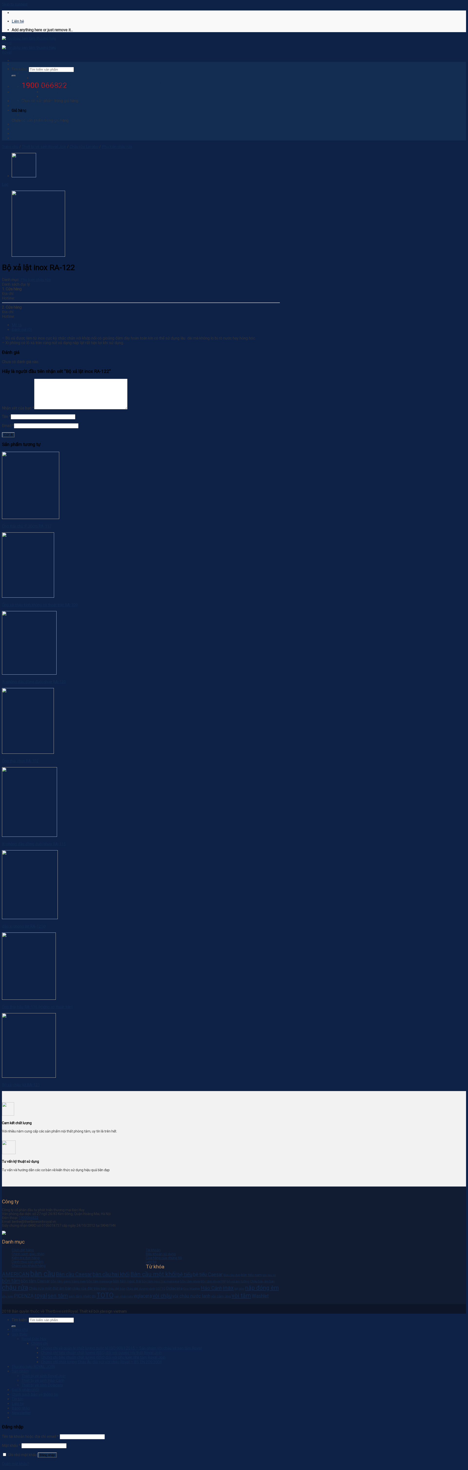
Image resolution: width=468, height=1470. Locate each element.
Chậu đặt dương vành (140, 1289)
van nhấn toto (123, 1296)
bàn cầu (42, 1274)
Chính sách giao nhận (28, 1254)
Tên (6, 416)
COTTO (161, 1289)
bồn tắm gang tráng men (68, 1281)
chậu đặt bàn (116, 1289)
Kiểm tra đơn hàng (25, 1258)
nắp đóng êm (262, 1287)
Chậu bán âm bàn (262, 1281)
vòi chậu (162, 1296)
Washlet (260, 1296)
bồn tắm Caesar (35, 1281)
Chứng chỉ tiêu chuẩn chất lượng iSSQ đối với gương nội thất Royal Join (101, 87)
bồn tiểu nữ (269, 1275)
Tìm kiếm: (20, 1320)
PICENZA (24, 1296)
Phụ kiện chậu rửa (117, 146)
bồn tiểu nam (251, 1275)
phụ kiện (7, 1296)
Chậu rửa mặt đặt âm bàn (50, 1288)
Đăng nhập (47, 1455)
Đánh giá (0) (22, 329)
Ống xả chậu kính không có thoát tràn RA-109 (40, 605)
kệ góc (239, 1289)
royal (40, 1295)
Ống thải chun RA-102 (20, 761)
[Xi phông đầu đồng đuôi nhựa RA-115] (24, 176)
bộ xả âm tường (238, 1281)
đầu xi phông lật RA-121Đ (24, 926)
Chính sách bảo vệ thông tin (35, 129)
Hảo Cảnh (211, 1288)
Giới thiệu (19, 68)
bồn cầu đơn (232, 1275)
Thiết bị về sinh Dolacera (42, 119)
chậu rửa (15, 1287)
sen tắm (58, 1295)
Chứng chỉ (39, 78)
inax (228, 1287)
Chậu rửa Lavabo (84, 146)
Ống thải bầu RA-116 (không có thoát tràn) (37, 1007)
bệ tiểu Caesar (208, 1274)
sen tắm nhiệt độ (82, 1296)
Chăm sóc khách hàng (29, 1266)
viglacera (143, 1296)
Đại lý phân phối (25, 124)
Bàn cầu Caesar (74, 1274)
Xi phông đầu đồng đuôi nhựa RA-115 (34, 844)
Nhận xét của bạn (18, 408)
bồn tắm (11, 1281)
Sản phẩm (20, 106)
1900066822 (28, 1218)
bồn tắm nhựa (190, 1281)
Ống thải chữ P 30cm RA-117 (26, 526)
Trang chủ (20, 64)
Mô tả (17, 325)
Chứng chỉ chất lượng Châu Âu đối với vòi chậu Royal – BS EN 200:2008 (101, 96)
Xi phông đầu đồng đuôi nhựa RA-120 (34, 681)
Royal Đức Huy (34, 73)
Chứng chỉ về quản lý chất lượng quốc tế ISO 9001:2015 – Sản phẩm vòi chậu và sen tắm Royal (121, 82)
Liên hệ (18, 21)
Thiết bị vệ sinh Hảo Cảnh (42, 115)
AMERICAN (15, 1274)
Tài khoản (153, 1250)
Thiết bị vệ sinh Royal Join (43, 110)
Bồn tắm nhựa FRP (213, 1281)
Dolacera (174, 1288)
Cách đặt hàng (23, 1250)
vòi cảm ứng (221, 1296)
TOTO (105, 1295)
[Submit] (14, 75)
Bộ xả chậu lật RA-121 (21, 1085)
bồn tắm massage (99, 1281)
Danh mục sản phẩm (27, 1262)
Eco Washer (191, 1289)
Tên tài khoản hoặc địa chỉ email (30, 1436)
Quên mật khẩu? (15, 1463)
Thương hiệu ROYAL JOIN (33, 101)
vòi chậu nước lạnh (191, 1296)
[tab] (146, 325)
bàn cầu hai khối (111, 1274)
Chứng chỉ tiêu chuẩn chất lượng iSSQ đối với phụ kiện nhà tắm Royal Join (103, 92)
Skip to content (15, 4)
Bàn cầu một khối (153, 1274)
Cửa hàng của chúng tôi (164, 1258)
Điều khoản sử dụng (161, 1254)
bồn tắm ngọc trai (127, 1281)
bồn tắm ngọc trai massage (160, 1281)
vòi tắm (241, 1295)
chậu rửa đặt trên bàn (89, 1288)
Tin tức (17, 133)
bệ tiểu (184, 1274)
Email (8, 425)
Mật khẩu (11, 1445)
